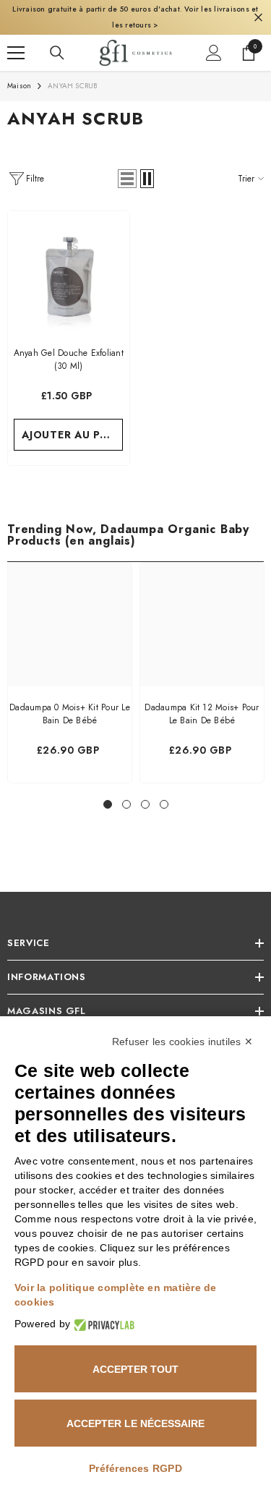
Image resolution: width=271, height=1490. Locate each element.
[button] (127, 174)
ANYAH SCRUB (72, 81)
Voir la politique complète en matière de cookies (115, 1295)
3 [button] (145, 800)
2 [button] (126, 800)
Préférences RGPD (135, 1468)
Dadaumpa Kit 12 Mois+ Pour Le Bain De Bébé (202, 710)
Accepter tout (135, 1369)
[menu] (16, 48)
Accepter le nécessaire (135, 1423)
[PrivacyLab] (102, 1324)
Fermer (258, 14)
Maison (19, 81)
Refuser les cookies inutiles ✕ (182, 1041)
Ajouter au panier (72, 430)
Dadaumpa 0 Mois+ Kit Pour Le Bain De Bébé (69, 710)
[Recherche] (57, 48)
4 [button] (164, 800)
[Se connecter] (214, 48)
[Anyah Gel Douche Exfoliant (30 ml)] (68, 267)
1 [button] (107, 800)
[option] (70, 668)
